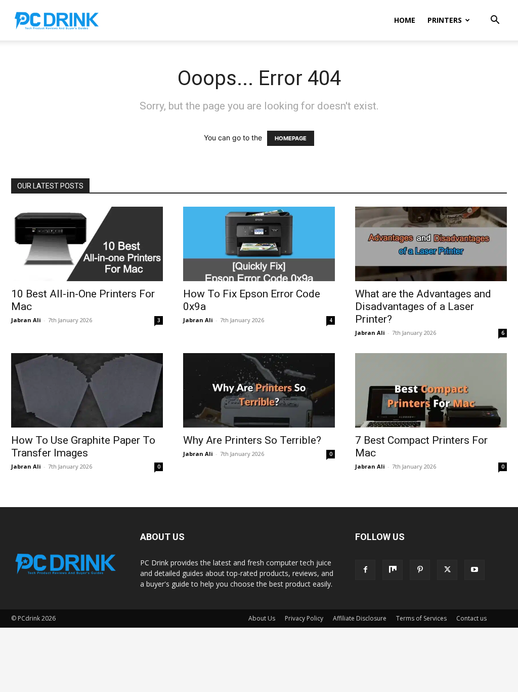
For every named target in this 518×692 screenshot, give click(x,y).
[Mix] (392, 570)
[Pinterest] (420, 570)
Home (404, 20)
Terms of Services (421, 618)
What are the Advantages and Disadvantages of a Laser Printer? (423, 306)
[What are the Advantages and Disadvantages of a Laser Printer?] (431, 244)
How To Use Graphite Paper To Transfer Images (83, 446)
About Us (261, 618)
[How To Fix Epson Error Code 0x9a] (259, 244)
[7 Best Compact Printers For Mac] (431, 390)
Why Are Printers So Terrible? (252, 440)
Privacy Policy (304, 618)
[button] (495, 21)
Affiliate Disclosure (359, 618)
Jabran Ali (26, 320)
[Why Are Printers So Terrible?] (259, 390)
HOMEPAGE (291, 138)
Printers (444, 20)
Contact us (471, 618)
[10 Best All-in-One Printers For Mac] (87, 244)
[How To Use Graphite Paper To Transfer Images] (87, 390)
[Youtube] (474, 570)
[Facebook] (365, 570)
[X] (447, 570)
